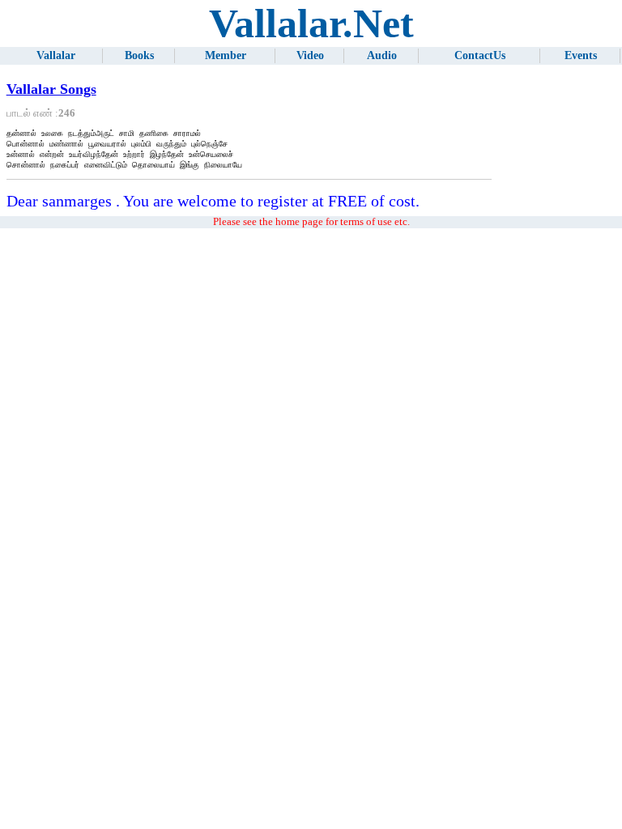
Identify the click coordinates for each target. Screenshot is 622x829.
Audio (382, 55)
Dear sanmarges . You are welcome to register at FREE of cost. (213, 201)
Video (310, 55)
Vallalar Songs (51, 89)
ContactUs (479, 55)
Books (139, 55)
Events (580, 55)
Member (225, 55)
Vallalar (55, 55)
